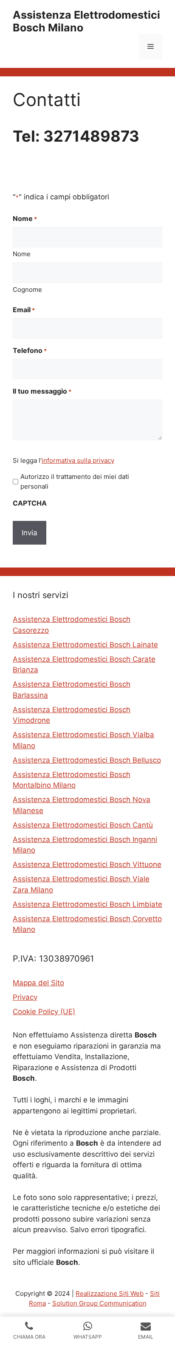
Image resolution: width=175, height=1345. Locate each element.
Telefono (30, 350)
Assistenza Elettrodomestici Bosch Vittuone (87, 864)
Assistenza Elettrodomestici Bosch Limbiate (87, 904)
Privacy (25, 997)
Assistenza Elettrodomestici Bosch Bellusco (87, 760)
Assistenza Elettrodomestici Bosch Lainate (85, 644)
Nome (22, 254)
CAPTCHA (30, 503)
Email (24, 309)
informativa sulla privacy (78, 460)
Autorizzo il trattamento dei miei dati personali (74, 481)
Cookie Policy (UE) (44, 1011)
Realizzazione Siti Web (110, 1293)
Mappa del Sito (38, 983)
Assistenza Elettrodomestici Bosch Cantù (83, 825)
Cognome (27, 289)
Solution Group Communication (99, 1303)
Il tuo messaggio (42, 391)
